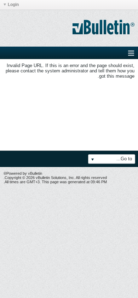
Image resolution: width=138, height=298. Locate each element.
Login (13, 4)
